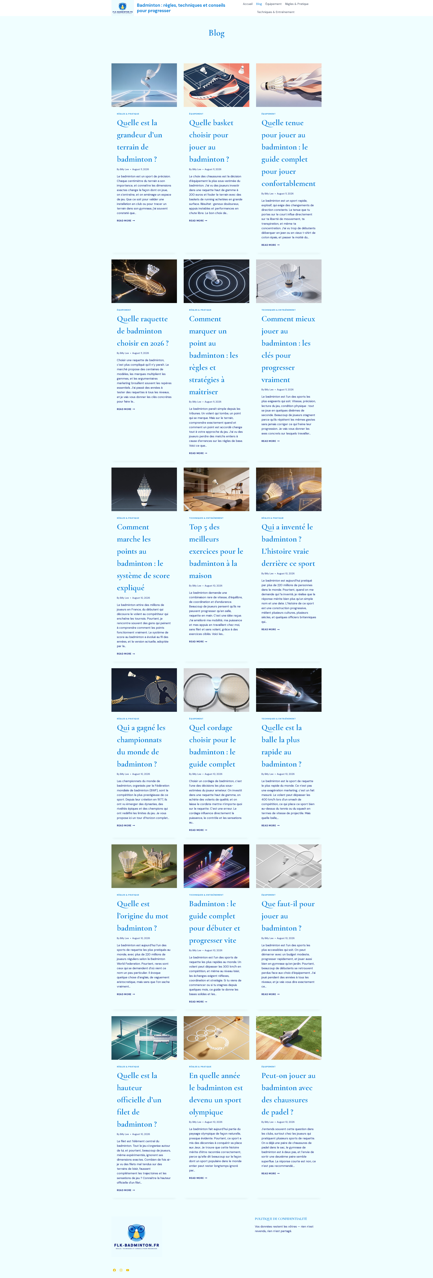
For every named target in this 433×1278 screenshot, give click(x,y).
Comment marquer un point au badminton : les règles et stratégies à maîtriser (213, 355)
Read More (126, 220)
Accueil (248, 4)
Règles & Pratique (297, 4)
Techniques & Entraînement (275, 12)
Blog (259, 4)
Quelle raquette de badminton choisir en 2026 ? (143, 331)
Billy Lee (124, 169)
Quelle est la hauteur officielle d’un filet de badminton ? (139, 1100)
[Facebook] (114, 1270)
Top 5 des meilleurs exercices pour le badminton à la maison (216, 551)
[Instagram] (121, 1270)
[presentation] (144, 85)
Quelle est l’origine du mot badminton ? (142, 916)
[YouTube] (127, 1270)
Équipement (273, 4)
